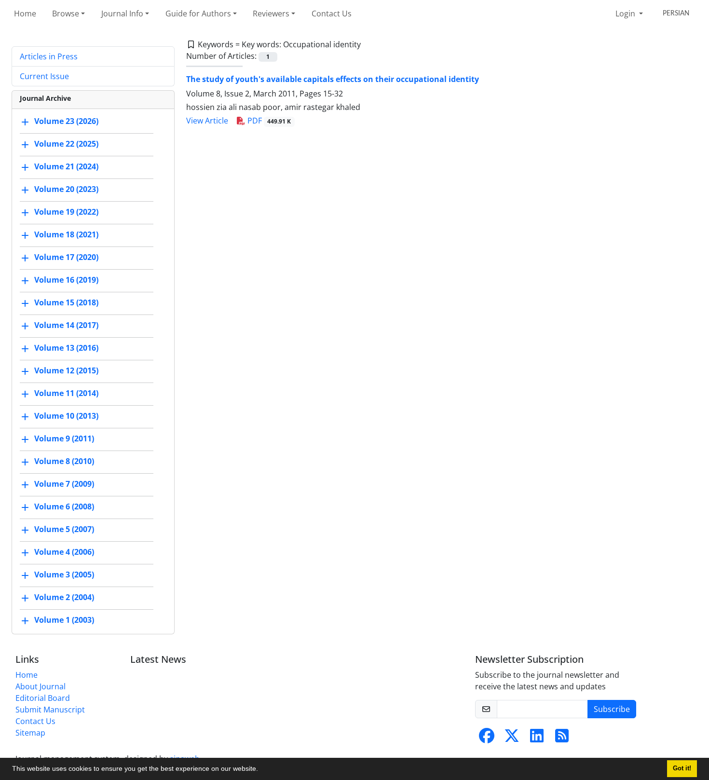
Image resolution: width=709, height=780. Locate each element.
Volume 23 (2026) (66, 121)
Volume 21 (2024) (66, 166)
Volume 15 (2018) (66, 302)
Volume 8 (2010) (64, 461)
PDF (268, 120)
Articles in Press (49, 56)
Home (25, 13)
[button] (261, 769)
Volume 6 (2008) (64, 506)
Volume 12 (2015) (66, 370)
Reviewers (271, 13)
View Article (207, 120)
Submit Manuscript (50, 709)
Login (626, 13)
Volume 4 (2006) (64, 552)
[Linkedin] (536, 738)
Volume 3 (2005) (64, 574)
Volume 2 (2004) (64, 597)
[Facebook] (486, 738)
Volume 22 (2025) (66, 143)
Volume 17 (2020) (66, 257)
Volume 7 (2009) (64, 484)
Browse (65, 13)
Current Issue (44, 76)
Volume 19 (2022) (66, 211)
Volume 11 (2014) (66, 393)
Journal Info (122, 13)
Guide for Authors (198, 13)
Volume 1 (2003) (64, 620)
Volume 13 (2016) (66, 347)
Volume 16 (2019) (66, 279)
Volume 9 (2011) (64, 438)
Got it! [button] (682, 768)
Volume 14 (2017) (66, 325)
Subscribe (612, 709)
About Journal (40, 686)
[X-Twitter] (511, 738)
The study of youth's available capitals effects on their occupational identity (332, 79)
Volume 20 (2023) (66, 189)
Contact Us (332, 13)
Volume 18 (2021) (66, 234)
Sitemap (30, 732)
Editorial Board (42, 698)
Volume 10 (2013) (66, 416)
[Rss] (561, 738)
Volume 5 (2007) (64, 529)
